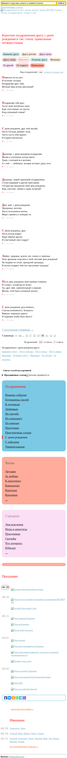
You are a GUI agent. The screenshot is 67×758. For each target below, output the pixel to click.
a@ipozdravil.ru (16, 757)
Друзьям (10, 471)
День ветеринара (21, 624)
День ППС (18, 683)
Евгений (38, 738)
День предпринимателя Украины (29, 646)
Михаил (13, 741)
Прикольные (37, 65)
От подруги (22, 65)
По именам (12, 423)
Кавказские (12, 485)
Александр (15, 728)
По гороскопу (13, 418)
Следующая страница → (18, 329)
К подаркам (12, 404)
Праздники (12, 427)
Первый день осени (22, 661)
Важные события (16, 395)
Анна (22, 728)
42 (51, 335)
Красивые (11, 495)
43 (55, 335)
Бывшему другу (11, 54)
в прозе (47, 72)
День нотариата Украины (25, 671)
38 (34, 335)
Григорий (22, 738)
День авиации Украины (24, 618)
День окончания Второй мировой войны (32, 677)
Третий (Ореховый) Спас (25, 608)
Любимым (11, 409)
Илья (20, 733)
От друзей (8, 65)
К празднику (13, 480)
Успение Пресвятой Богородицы (28, 589)
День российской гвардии (25, 689)
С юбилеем (12, 442)
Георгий (13, 738)
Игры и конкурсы (16, 529)
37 (30, 335)
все (61, 72)
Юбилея (10, 548)
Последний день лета (23, 630)
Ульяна (40, 733)
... (23, 335)
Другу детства (29, 54)
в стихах (56, 72)
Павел (33, 733)
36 (26, 335)
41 (47, 335)
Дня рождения (14, 524)
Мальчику (55, 59)
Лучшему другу (39, 59)
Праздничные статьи (12, 7)
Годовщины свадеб (17, 399)
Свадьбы (10, 538)
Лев (50, 738)
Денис (31, 738)
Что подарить (13, 543)
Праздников (12, 533)
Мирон (27, 733)
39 (38, 335)
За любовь (11, 476)
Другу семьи (9, 59)
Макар (56, 738)
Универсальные (15, 446)
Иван (45, 738)
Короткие (6, 355)
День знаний (19, 640)
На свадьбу (12, 413)
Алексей (13, 733)
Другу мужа (45, 54)
